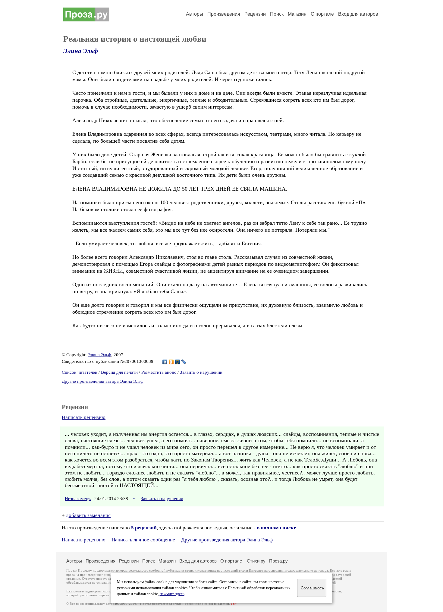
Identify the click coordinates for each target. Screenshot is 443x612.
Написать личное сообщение (143, 540)
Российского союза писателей (207, 603)
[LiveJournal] (184, 362)
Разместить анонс (158, 372)
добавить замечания (88, 515)
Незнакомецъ (78, 498)
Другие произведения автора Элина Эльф (102, 381)
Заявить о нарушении (201, 372)
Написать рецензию (83, 417)
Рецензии (255, 14)
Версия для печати (119, 372)
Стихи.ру (256, 560)
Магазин (297, 14)
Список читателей (79, 372)
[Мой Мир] (177, 362)
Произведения (223, 14)
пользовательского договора (306, 570)
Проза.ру (278, 560)
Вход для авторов (358, 14)
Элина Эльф (80, 51)
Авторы (194, 14)
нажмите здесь (172, 594)
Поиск (277, 14)
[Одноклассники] (171, 362)
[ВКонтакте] (165, 362)
